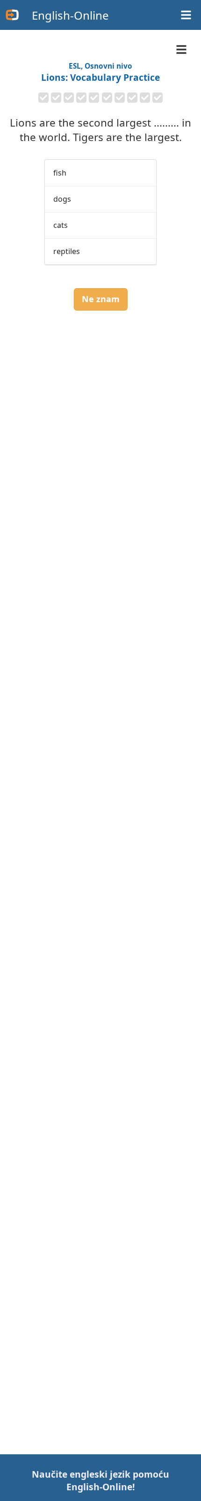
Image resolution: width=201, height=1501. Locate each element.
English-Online (70, 15)
